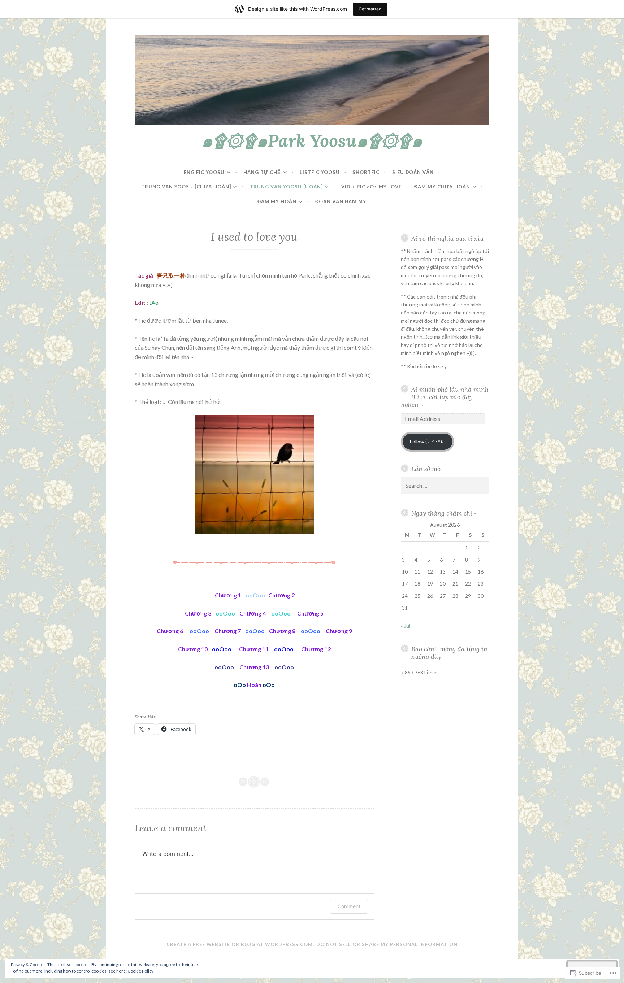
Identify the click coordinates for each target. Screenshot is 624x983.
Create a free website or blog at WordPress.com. (240, 944)
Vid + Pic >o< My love (371, 187)
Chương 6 (170, 630)
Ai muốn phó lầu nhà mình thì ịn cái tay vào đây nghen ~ (445, 397)
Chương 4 (252, 613)
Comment (349, 906)
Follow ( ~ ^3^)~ (427, 441)
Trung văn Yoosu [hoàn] (286, 187)
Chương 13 (254, 667)
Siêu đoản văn (413, 172)
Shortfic (366, 172)
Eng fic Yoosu (204, 172)
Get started (370, 9)
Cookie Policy (140, 971)
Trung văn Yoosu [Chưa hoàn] (186, 187)
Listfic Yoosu (320, 172)
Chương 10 (193, 648)
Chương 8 (282, 630)
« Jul (405, 626)
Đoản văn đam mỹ (341, 201)
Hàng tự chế (262, 172)
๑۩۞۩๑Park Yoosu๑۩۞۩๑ (312, 140)
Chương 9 (339, 630)
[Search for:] (445, 486)
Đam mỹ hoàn (276, 201)
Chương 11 (254, 648)
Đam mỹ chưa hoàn (442, 187)
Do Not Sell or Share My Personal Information (387, 944)
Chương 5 (310, 613)
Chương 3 (198, 613)
